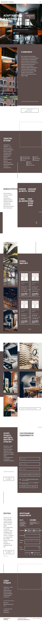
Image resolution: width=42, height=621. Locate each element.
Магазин (36, 157)
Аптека (24, 160)
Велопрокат (37, 158)
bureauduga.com (38, 618)
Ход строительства (30, 408)
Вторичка (32, 530)
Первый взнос (22, 541)
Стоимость (22, 535)
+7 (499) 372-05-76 (30, 16)
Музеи (29, 161)
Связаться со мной (28, 486)
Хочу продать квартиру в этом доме (29, 474)
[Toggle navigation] (40, 2)
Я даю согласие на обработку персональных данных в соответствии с (30, 479)
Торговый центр (26, 157)
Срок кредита (22, 548)
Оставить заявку (8, 478)
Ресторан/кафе (26, 158)
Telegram (17, 32)
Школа (29, 163)
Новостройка (38, 530)
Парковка (36, 160)
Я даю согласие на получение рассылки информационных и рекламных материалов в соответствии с (31, 483)
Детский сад (31, 165)
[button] (36, 222)
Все (27, 530)
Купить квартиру (30, 110)
